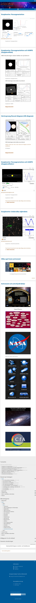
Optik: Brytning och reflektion (9, 511)
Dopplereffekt (6, 508)
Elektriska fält (6, 518)
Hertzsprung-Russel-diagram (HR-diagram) (17, 116)
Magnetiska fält (6, 519)
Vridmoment (6, 506)
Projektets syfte (18, 583)
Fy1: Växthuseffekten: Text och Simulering (12, 485)
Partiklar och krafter (7, 527)
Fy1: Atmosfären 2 (8, 489)
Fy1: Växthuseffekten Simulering (11, 480)
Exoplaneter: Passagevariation (12, 14)
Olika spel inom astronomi (11, 259)
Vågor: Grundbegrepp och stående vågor (11, 507)
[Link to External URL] (18, 28)
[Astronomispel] (18, 267)
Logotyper (17, 568)
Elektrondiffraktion (7, 523)
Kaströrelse (6, 514)
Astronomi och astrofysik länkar (13, 284)
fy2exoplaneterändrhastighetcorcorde (7, 192)
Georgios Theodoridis (19, 566)
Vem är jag (17, 585)
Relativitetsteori (7, 526)
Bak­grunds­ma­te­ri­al (9, 106)
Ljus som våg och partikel (8, 522)
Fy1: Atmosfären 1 (8, 488)
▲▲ (34, 561)
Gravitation (6, 515)
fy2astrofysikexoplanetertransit (6, 38)
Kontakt (16, 567)
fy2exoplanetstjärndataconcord (6, 241)
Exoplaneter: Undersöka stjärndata (14, 211)
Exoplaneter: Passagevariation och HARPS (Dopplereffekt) (14, 467)
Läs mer (33, 278)
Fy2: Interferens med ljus (9, 481)
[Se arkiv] (35, 478)
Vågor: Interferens (7, 510)
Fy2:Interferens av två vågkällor (10, 482)
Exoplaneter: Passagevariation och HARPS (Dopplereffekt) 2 (14, 470)
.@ (18, 576)
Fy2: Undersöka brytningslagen (10, 484)
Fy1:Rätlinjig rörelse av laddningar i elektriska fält (14, 486)
